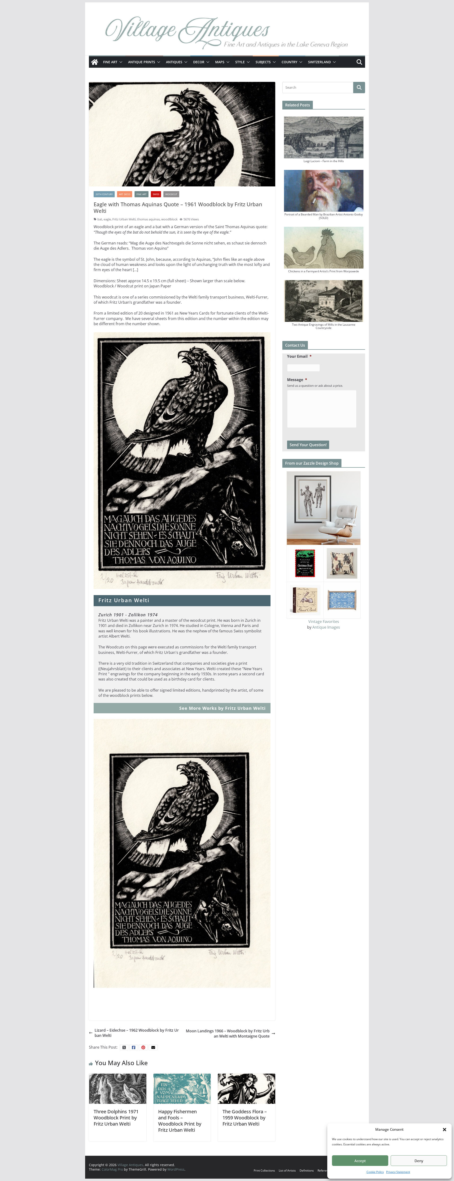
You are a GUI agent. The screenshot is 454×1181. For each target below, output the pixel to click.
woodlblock (169, 219)
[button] (444, 1129)
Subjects (263, 62)
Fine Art (110, 62)
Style (240, 62)
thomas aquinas (148, 219)
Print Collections (264, 1170)
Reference (324, 1170)
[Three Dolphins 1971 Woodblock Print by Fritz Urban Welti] (117, 1088)
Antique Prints (141, 62)
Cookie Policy (375, 1172)
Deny (419, 1160)
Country (289, 62)
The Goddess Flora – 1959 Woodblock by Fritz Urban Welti (245, 1117)
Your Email (299, 356)
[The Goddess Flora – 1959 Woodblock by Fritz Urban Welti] (246, 1088)
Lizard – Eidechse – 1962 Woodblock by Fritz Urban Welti (137, 1033)
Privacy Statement (398, 1172)
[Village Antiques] (227, 34)
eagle (107, 219)
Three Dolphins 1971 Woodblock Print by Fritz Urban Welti (116, 1117)
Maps (219, 62)
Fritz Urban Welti (124, 219)
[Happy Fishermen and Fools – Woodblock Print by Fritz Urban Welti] (182, 1088)
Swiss (156, 194)
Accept (360, 1160)
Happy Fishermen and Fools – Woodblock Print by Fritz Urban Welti (179, 1120)
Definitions (307, 1170)
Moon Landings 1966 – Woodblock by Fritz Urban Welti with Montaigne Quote (228, 1033)
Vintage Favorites (323, 621)
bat (99, 219)
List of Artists (287, 1170)
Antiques (174, 62)
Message (297, 379)
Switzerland (319, 62)
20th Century (104, 194)
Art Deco (124, 194)
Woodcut (171, 194)
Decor (198, 62)
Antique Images (326, 627)
